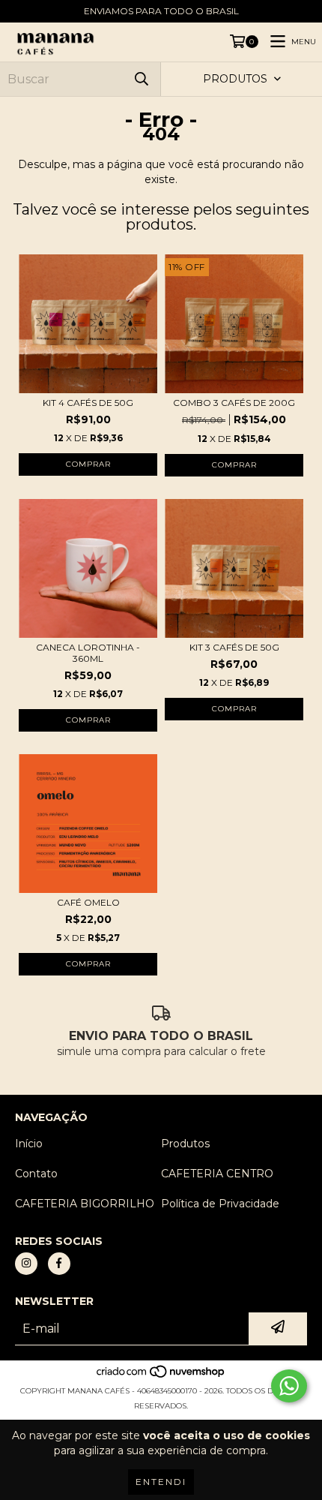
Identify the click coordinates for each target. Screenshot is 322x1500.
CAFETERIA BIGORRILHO (84, 1203)
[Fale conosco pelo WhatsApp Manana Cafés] (289, 1385)
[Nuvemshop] (161, 1376)
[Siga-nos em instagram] (26, 1263)
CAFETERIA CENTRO (217, 1173)
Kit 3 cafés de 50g (234, 647)
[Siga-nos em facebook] (59, 1263)
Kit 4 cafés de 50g (88, 402)
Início (29, 1143)
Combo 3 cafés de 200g (234, 402)
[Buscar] (142, 79)
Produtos (185, 1143)
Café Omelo (88, 902)
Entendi (161, 1481)
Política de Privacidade (220, 1203)
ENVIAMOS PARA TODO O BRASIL (161, 11)
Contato (36, 1173)
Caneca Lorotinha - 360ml (88, 653)
